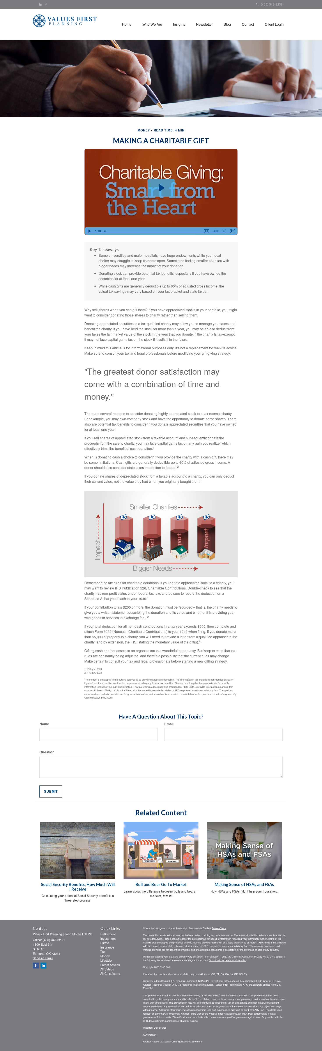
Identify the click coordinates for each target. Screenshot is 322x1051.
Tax (102, 951)
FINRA (199, 981)
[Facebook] (46, 4)
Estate (104, 943)
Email (168, 724)
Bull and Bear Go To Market (161, 884)
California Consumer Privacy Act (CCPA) (253, 956)
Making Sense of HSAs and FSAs (244, 884)
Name (44, 724)
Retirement (108, 934)
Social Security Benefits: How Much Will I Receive (78, 886)
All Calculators (110, 973)
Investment (108, 938)
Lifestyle (106, 960)
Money (105, 956)
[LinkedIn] (40, 4)
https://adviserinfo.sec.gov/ (232, 1013)
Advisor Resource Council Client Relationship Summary (172, 1041)
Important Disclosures (154, 1027)
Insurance (107, 947)
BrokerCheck (219, 928)
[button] (152, 24)
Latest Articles (110, 965)
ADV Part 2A (149, 1034)
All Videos (107, 969)
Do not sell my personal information (227, 960)
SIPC (206, 981)
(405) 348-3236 (272, 4)
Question (47, 752)
